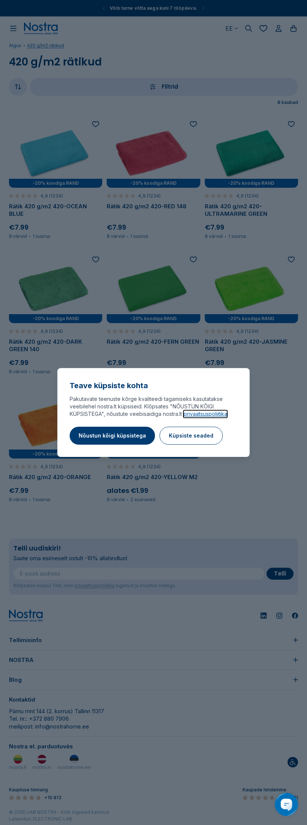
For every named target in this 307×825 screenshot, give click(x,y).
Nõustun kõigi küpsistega (112, 435)
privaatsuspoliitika (205, 414)
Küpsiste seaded (191, 435)
